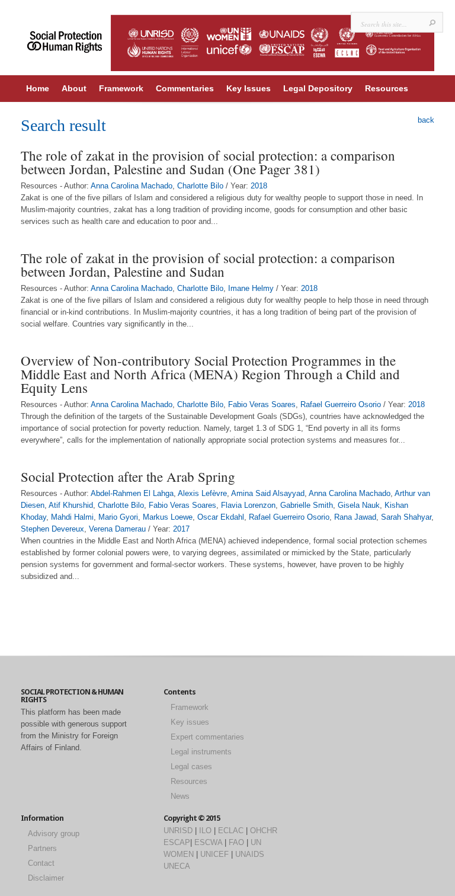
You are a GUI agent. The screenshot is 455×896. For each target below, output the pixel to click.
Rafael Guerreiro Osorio (340, 404)
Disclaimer (46, 877)
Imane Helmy (251, 288)
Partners (42, 848)
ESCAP (177, 842)
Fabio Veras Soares (262, 404)
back (426, 120)
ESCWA (208, 842)
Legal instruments (201, 751)
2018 (259, 185)
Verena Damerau (117, 528)
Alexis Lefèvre (202, 493)
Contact (41, 863)
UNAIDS (249, 854)
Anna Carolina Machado (131, 185)
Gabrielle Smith (306, 505)
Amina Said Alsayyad (268, 493)
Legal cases (191, 766)
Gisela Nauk (359, 505)
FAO (236, 842)
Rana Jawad (355, 517)
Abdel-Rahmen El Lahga (132, 493)
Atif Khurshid (71, 505)
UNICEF (214, 854)
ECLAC (230, 830)
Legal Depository (318, 88)
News (180, 796)
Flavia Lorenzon (248, 505)
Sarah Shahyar (406, 517)
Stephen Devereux (52, 528)
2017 (181, 528)
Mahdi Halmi (72, 517)
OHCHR (263, 830)
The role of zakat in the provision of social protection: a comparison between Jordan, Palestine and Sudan (208, 264)
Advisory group (53, 833)
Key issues (190, 722)
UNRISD (178, 830)
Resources (386, 88)
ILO (205, 830)
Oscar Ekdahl (220, 517)
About (74, 88)
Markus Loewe (168, 517)
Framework (121, 88)
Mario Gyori (118, 517)
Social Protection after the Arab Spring (128, 476)
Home (37, 88)
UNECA (177, 866)
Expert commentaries (207, 736)
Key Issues (248, 88)
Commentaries (185, 88)
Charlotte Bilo (200, 185)
